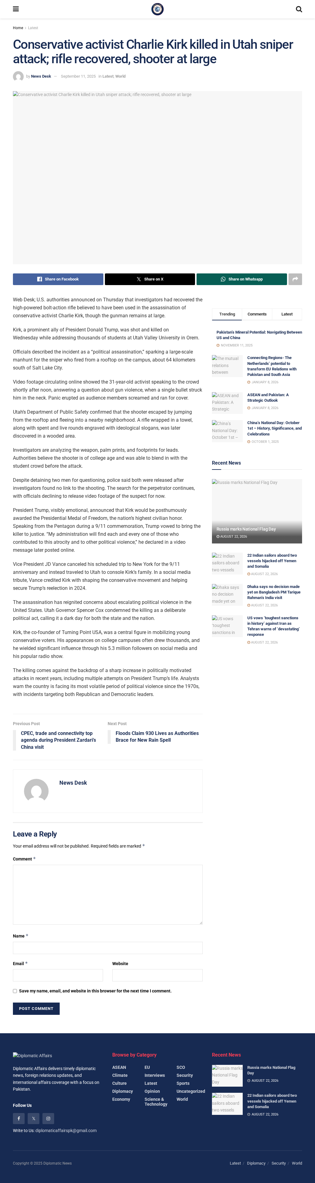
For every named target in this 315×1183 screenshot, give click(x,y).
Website (120, 963)
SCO (181, 1067)
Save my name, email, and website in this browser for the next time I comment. (95, 990)
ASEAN (119, 1067)
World (120, 76)
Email (20, 963)
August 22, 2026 (233, 537)
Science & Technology (156, 1102)
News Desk (41, 76)
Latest (33, 28)
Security (185, 1075)
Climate (120, 1075)
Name (21, 936)
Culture (119, 1083)
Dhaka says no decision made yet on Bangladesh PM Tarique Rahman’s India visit (274, 592)
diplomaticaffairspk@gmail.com (66, 1130)
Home (18, 28)
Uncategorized (191, 1091)
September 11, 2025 (78, 76)
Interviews (155, 1075)
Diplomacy (122, 1091)
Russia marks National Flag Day (246, 529)
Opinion (152, 1091)
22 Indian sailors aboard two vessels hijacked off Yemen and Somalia (272, 561)
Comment (24, 859)
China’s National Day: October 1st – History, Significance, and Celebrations (274, 428)
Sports (183, 1083)
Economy (121, 1099)
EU (147, 1067)
